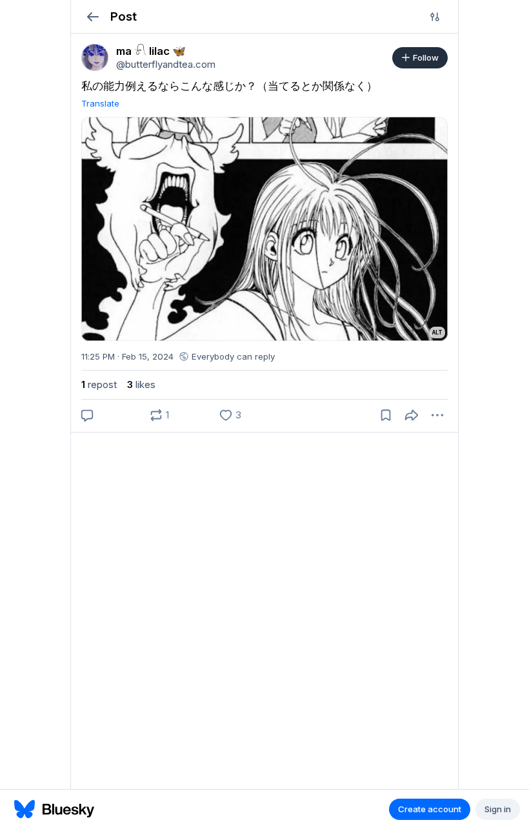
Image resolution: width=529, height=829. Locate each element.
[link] (94, 57)
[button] (92, 16)
